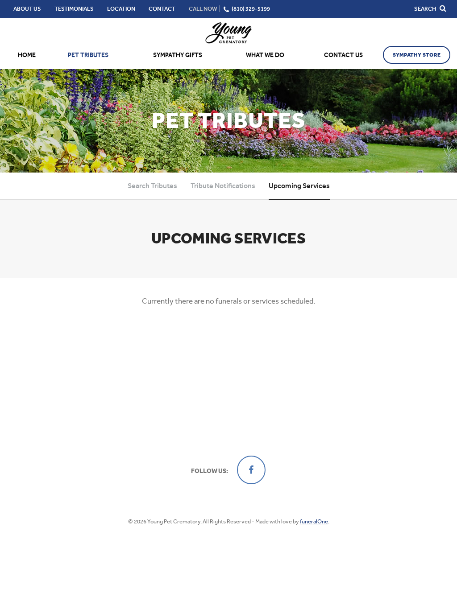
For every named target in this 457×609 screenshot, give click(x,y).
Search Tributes (152, 185)
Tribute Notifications (223, 185)
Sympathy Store (416, 55)
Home (27, 55)
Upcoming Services (299, 185)
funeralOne (314, 521)
